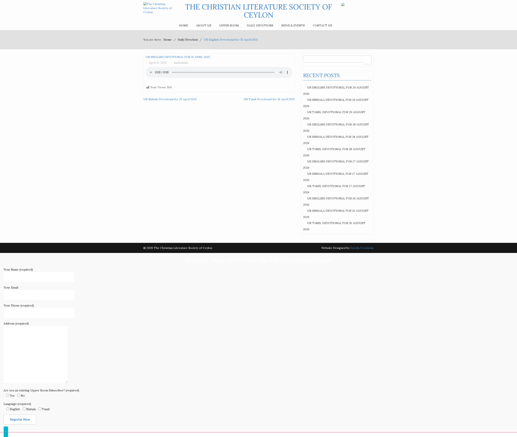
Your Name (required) (18, 269)
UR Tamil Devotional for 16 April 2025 (269, 99)
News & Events (293, 25)
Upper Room (229, 25)
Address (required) (16, 323)
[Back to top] (505, 425)
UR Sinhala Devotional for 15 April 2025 (170, 99)
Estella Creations (362, 248)
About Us (203, 25)
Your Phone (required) (19, 305)
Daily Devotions (260, 25)
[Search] (367, 60)
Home (183, 25)
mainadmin (181, 62)
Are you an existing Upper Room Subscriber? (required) (41, 393)
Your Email (11, 287)
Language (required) (26, 406)
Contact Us (322, 25)
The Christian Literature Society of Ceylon (258, 11)
